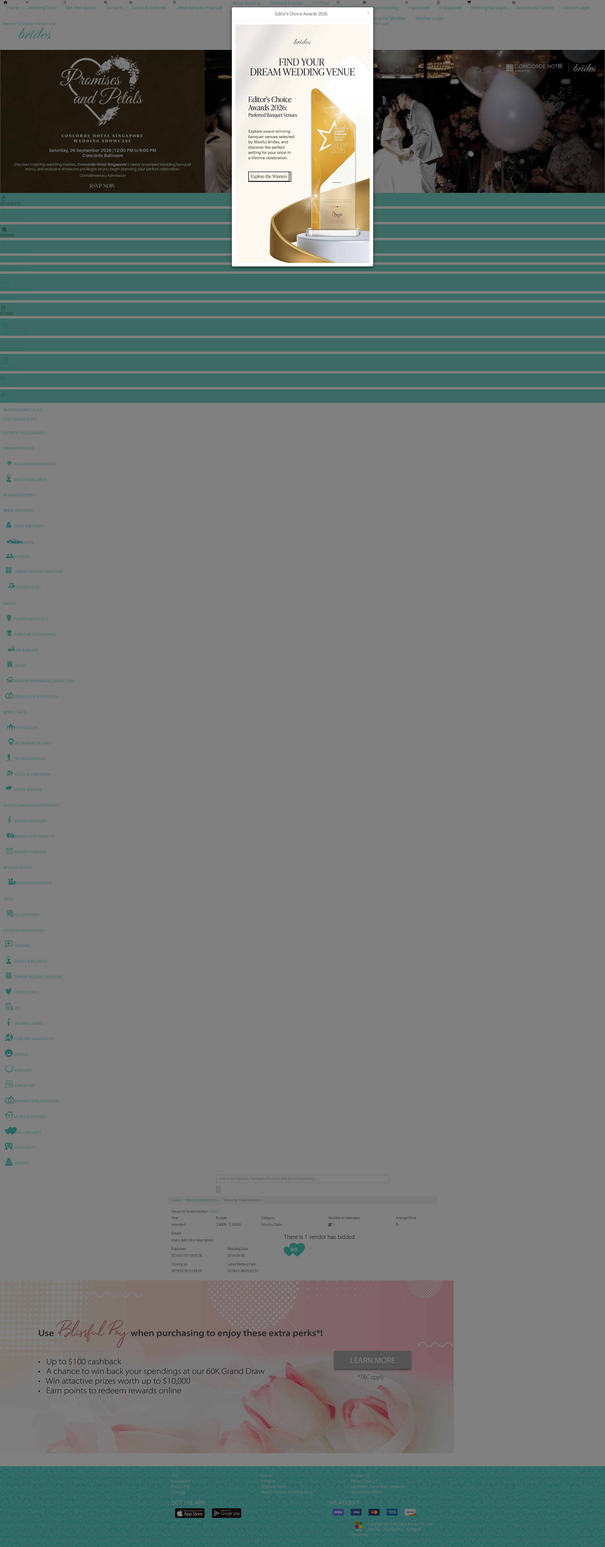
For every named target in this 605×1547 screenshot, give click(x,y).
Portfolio (321, 2)
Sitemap (178, 1492)
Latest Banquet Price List (199, 7)
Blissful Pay (180, 1486)
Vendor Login (576, 7)
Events (266, 1475)
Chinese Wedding (382, 7)
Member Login (429, 18)
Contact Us (360, 1475)
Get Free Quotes (81, 7)
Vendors (114, 7)
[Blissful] (190, 1513)
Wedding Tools (42, 7)
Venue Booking (246, 2)
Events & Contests (149, 7)
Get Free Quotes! (319, 24)
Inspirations (419, 7)
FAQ (174, 1475)
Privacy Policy (362, 1481)
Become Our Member (386, 18)
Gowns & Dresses (286, 2)
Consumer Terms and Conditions (378, 1486)
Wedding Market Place (202, 1200)
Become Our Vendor (535, 7)
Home (13, 7)
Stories (346, 7)
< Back (214, 1211)
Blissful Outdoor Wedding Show (287, 1492)
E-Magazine (450, 7)
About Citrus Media (366, 1492)
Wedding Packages (489, 7)
